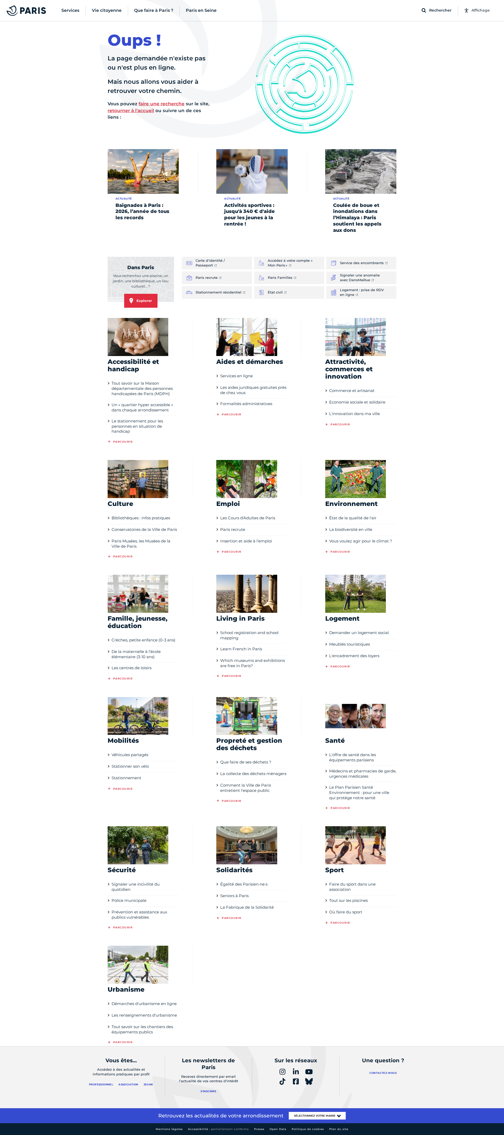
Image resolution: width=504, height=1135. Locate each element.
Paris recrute (232, 529)
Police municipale (129, 900)
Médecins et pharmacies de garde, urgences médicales (362, 773)
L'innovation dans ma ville (354, 413)
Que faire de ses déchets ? (245, 762)
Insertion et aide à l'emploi (246, 540)
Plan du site (338, 1129)
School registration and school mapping (249, 635)
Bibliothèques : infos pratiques (141, 517)
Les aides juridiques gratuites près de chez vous (253, 390)
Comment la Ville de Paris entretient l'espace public (245, 788)
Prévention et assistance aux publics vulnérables (139, 914)
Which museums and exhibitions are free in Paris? (252, 663)
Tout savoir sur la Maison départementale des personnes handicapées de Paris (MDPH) (142, 388)
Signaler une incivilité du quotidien (136, 887)
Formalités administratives (246, 403)
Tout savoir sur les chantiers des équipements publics (142, 1029)
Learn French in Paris (241, 648)
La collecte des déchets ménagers (253, 773)
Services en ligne (236, 375)
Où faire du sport (345, 911)
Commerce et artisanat (352, 390)
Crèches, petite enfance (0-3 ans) (143, 639)
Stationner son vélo (130, 766)
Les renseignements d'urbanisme (144, 1015)
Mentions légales (169, 1129)
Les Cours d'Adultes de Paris (247, 517)
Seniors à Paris (234, 895)
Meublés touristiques (349, 644)
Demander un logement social (359, 632)
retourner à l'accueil (131, 110)
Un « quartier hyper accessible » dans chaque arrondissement (142, 407)
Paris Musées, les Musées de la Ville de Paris (141, 543)
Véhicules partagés (130, 754)
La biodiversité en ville (350, 529)
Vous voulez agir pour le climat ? (360, 540)
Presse (259, 1129)
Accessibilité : (218, 1129)
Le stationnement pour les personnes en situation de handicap (137, 426)
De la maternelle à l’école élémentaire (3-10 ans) (136, 654)
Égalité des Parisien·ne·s (243, 884)
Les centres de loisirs (131, 667)
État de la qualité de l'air (352, 517)
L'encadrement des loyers (354, 655)
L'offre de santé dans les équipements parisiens (352, 757)
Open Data (278, 1129)
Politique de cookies (308, 1129)
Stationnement (126, 777)
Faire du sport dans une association (352, 887)
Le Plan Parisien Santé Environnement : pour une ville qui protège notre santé (359, 792)
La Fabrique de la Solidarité (247, 907)
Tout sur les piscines (348, 900)
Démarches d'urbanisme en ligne (144, 1003)
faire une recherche (162, 103)
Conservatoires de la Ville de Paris (144, 529)
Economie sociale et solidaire (357, 402)
